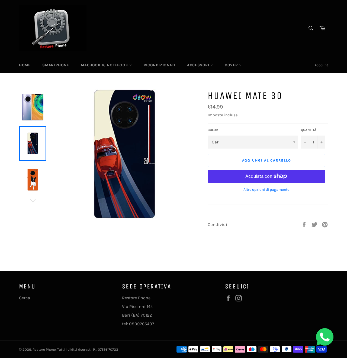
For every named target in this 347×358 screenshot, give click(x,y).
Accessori (198, 65)
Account (321, 65)
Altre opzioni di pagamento (266, 189)
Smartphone (55, 65)
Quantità (308, 130)
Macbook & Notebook (105, 65)
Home (24, 65)
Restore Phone (44, 349)
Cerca (24, 297)
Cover (232, 65)
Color (213, 130)
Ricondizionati (159, 65)
